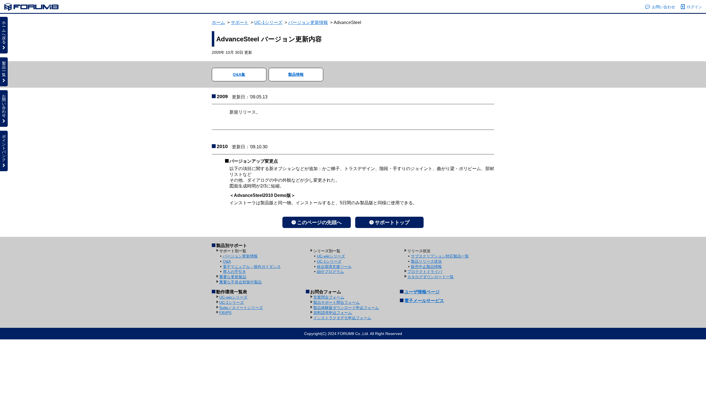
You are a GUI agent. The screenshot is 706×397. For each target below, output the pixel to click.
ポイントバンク (4, 148)
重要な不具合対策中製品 (240, 282)
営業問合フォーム (328, 297)
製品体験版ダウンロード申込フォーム (346, 307)
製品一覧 (4, 69)
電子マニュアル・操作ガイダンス (252, 266)
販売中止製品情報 (426, 266)
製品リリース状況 (426, 261)
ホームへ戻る (4, 32)
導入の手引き (234, 271)
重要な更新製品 (232, 277)
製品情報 (296, 74)
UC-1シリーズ (268, 22)
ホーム (218, 22)
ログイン (694, 7)
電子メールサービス (424, 300)
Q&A (227, 261)
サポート (239, 22)
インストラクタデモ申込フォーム (342, 318)
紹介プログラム (330, 271)
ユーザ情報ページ (422, 291)
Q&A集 (239, 74)
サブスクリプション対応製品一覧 (440, 256)
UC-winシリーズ (331, 256)
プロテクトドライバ (424, 271)
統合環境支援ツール (334, 266)
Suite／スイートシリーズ (241, 307)
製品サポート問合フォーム (336, 302)
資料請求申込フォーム (332, 312)
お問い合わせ (663, 7)
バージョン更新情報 (308, 22)
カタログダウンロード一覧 (430, 277)
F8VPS (225, 312)
